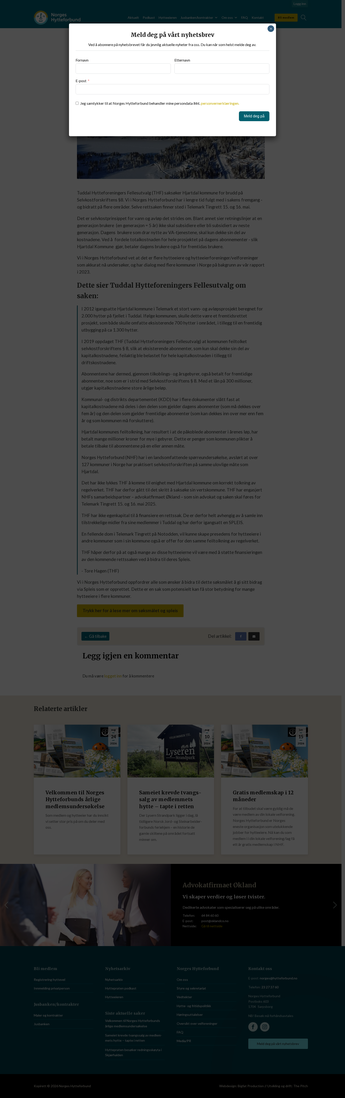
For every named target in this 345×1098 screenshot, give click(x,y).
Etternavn (182, 60)
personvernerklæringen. (220, 103)
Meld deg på (254, 116)
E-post (81, 80)
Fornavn (82, 60)
